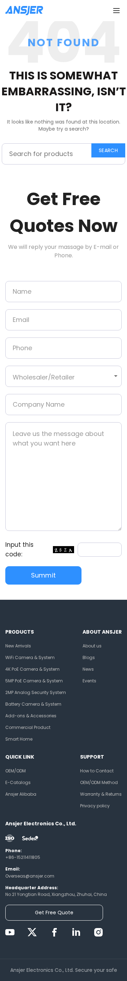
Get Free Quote (54, 912)
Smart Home (18, 739)
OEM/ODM (15, 771)
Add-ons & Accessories (30, 716)
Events (89, 681)
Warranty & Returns (101, 794)
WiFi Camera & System (30, 657)
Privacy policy (95, 806)
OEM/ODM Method (99, 782)
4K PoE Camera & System (32, 669)
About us (92, 646)
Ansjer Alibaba (20, 794)
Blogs (89, 657)
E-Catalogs (18, 782)
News (88, 669)
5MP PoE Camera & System (34, 681)
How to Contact (97, 771)
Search (108, 150)
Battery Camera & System (33, 704)
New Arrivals (18, 646)
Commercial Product (27, 727)
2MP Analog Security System (35, 692)
